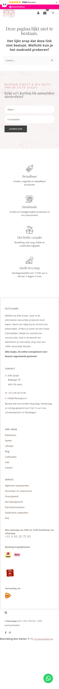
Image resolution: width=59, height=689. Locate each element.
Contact (9, 467)
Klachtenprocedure (15, 507)
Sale (7, 462)
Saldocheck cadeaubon (16, 512)
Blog (7, 451)
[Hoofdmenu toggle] (53, 13)
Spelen (8, 440)
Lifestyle (9, 446)
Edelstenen (10, 435)
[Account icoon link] (38, 12)
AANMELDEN (15, 129)
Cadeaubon (11, 456)
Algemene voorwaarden (17, 485)
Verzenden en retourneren (18, 491)
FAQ (7, 518)
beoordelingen (43, 638)
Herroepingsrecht (14, 501)
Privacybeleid (11, 496)
